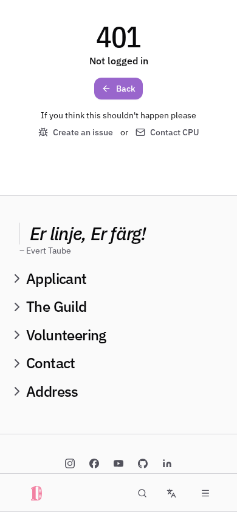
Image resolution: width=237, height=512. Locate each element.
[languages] (171, 493)
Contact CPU (174, 132)
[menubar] (205, 493)
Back (126, 88)
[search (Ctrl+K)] (142, 493)
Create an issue (83, 132)
